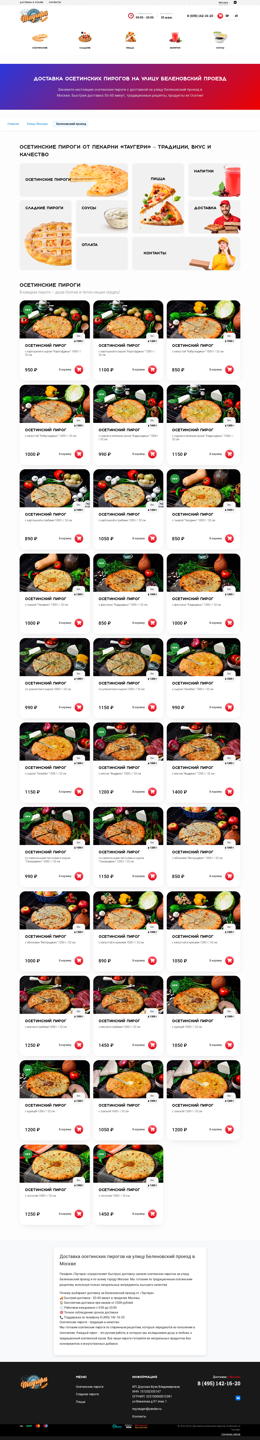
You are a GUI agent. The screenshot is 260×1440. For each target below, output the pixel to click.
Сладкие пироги (87, 1394)
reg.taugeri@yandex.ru (147, 1409)
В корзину (65, 369)
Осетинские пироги (89, 1387)
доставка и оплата (31, 2)
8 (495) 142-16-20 (200, 16)
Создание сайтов (230, 1434)
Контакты (55, 2)
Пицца (80, 1402)
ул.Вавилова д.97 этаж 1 (149, 1401)
